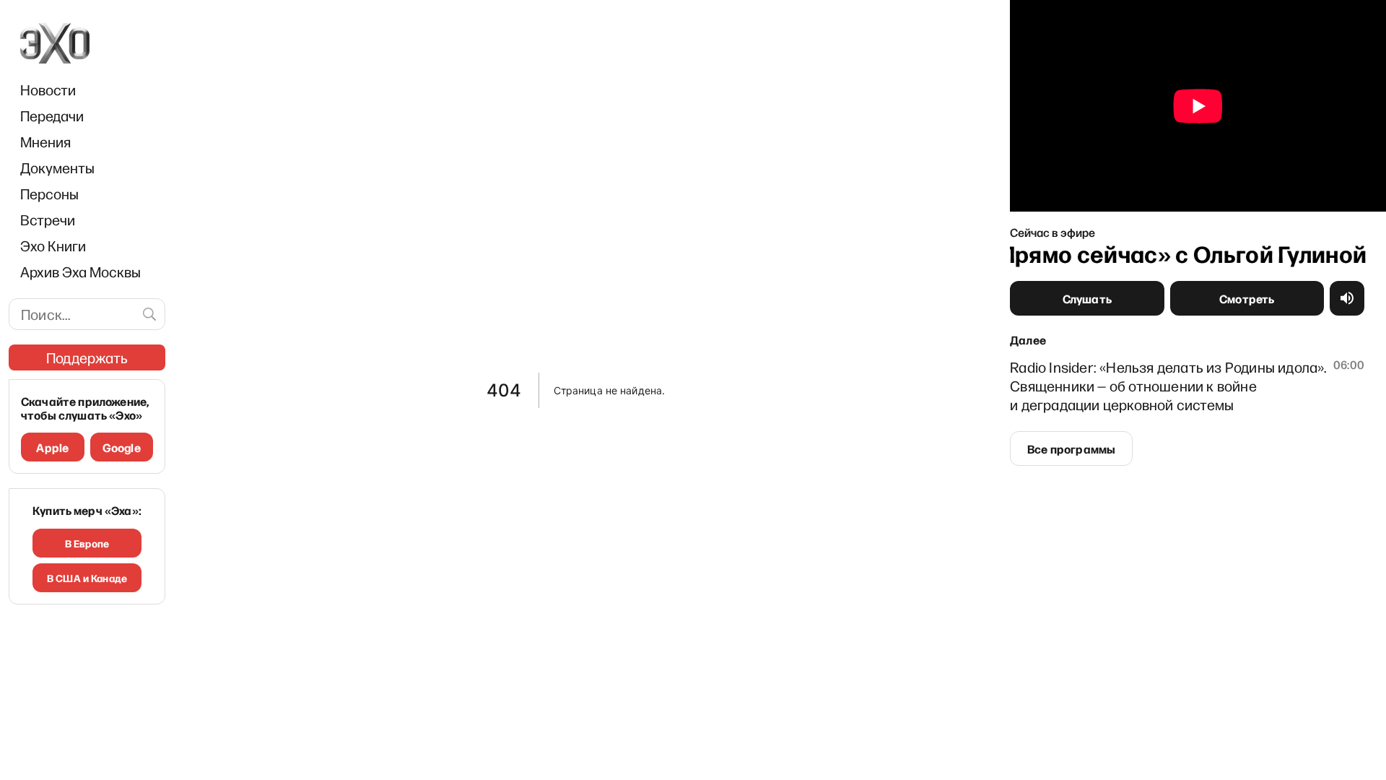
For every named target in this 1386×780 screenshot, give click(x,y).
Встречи (47, 219)
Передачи (52, 115)
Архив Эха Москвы (80, 271)
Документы (57, 167)
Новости (48, 89)
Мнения (45, 141)
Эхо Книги (53, 245)
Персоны (49, 193)
